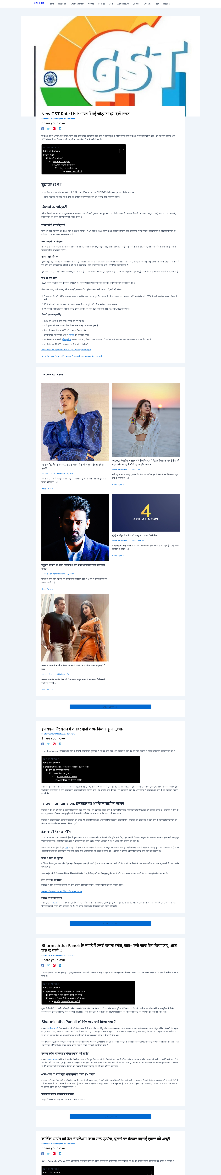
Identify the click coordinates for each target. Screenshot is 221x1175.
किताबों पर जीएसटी (56, 158)
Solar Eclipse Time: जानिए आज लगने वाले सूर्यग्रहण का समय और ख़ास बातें (71, 356)
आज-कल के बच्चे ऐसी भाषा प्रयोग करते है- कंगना (67, 998)
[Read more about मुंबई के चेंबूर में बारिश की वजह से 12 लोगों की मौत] (146, 512)
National (61, 473)
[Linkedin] (60, 128)
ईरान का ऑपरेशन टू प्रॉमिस (59, 770)
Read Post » (47, 488)
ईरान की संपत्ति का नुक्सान (67, 776)
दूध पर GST (49, 155)
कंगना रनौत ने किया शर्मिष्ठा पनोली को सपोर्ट (65, 995)
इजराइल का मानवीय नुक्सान (71, 780)
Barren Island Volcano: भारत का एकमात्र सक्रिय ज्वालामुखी (66, 349)
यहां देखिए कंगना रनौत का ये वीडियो (67, 1001)
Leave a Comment (67, 119)
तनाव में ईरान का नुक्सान (62, 773)
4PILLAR (39, 3)
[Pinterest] (54, 128)
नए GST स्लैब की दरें (74, 171)
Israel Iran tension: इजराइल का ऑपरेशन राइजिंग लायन (67, 766)
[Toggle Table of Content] (120, 151)
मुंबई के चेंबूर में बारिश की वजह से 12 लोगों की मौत (134, 535)
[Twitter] (48, 128)
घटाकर (71, 335)
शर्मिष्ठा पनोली (53, 1028)
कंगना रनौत (52, 1059)
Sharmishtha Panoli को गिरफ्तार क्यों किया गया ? (65, 991)
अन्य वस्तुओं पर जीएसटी (66, 164)
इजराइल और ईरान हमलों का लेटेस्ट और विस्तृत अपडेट (61, 891)
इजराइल (54, 902)
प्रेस (66, 847)
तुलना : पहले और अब (69, 168)
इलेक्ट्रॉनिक (66, 339)
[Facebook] (42, 128)
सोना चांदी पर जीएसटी (61, 161)
